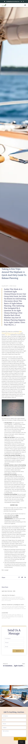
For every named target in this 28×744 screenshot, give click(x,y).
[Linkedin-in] (21, 1)
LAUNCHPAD (5, 612)
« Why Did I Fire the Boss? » (8, 595)
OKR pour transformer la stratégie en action (13, 604)
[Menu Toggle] (25, 5)
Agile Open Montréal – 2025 (8, 591)
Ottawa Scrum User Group (13, 333)
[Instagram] (23, 1)
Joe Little (7, 334)
